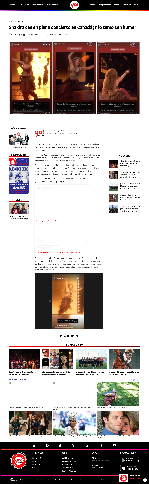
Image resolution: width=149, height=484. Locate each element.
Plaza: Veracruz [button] (130, 4)
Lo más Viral (24, 4)
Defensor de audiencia (92, 480)
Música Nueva (52, 4)
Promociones (37, 4)
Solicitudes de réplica (76, 480)
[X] (101, 445)
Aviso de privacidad (61, 480)
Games (92, 4)
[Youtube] (114, 445)
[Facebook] (47, 445)
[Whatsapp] (73, 445)
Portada (11, 4)
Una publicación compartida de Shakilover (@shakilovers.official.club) (58, 252)
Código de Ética (106, 480)
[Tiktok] (60, 445)
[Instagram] (34, 445)
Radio (116, 4)
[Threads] (87, 445)
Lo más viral (20, 21)
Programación (105, 4)
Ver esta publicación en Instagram (48, 221)
